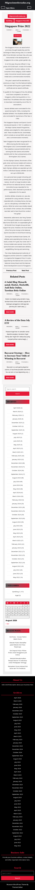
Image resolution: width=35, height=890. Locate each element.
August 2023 (16, 522)
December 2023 (16, 507)
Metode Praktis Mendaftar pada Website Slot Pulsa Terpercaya (18, 645)
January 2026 (17, 419)
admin (17, 30)
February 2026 (17, 415)
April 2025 (16, 448)
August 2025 (17, 434)
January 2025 (16, 459)
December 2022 (16, 551)
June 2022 (16, 573)
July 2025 (17, 437)
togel (16, 595)
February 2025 (16, 456)
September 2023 (16, 518)
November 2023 (16, 511)
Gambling (9, 21)
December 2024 (16, 463)
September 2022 (16, 562)
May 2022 (16, 577)
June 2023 (16, 529)
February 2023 (16, 544)
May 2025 (17, 445)
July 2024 (16, 481)
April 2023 (16, 537)
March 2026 (17, 411)
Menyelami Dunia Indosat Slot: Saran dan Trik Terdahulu (18, 667)
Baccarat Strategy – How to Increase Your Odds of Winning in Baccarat (17, 356)
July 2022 (16, 570)
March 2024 (16, 496)
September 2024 (16, 474)
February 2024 (17, 500)
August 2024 (16, 478)
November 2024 (16, 467)
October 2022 (16, 559)
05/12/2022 (9, 362)
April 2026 (16, 408)
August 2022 (16, 566)
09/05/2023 (9, 294)
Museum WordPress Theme (16, 884)
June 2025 (17, 441)
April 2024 (16, 492)
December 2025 (17, 423)
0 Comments (24, 294)
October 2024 (16, 470)
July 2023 (16, 526)
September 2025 (16, 430)
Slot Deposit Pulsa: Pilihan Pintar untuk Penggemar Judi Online (17, 653)
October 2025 (16, 426)
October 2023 (16, 515)
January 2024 (16, 504)
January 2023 (16, 548)
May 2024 (16, 489)
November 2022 (16, 555)
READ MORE (10, 312)
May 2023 (16, 533)
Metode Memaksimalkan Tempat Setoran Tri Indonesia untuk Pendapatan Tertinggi (17, 660)
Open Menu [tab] (10, 7)
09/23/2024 (9, 326)
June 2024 (16, 485)
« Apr (7, 624)
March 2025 (16, 452)
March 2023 (16, 540)
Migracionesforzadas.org (17, 2)
